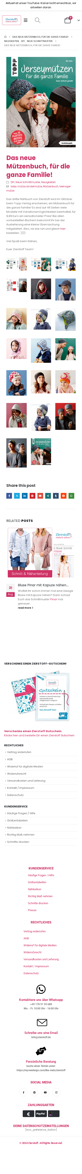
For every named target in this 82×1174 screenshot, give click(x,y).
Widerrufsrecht (16, 773)
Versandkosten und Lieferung (26, 780)
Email (40, 496)
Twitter (17, 496)
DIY (13, 182)
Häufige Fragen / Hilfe (21, 813)
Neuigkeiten (48, 182)
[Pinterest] (34, 1092)
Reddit (63, 496)
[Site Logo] (11, 20)
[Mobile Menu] (27, 20)
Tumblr (56, 496)
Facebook (9, 496)
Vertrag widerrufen (19, 752)
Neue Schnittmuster (28, 182)
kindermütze (34, 186)
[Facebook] (24, 1092)
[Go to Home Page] (5, 37)
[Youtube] (45, 1092)
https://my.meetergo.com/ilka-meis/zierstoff (41, 1070)
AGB (10, 759)
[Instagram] (56, 1092)
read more (25, 608)
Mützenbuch (50, 186)
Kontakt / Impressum (20, 788)
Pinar (53, 599)
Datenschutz (15, 795)
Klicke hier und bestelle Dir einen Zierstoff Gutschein (39, 733)
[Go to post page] (41, 553)
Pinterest (32, 496)
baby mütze (18, 186)
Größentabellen (17, 820)
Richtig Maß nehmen (20, 834)
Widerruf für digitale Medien (25, 766)
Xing (48, 496)
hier (63, 229)
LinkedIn (25, 496)
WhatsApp (71, 496)
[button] (37, 20)
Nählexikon (14, 827)
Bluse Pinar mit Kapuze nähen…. (43, 585)
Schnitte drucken (18, 842)
